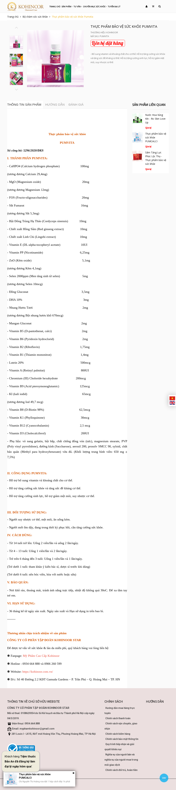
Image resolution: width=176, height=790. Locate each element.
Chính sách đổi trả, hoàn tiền (121, 770)
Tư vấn (77, 6)
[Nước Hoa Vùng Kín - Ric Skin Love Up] (137, 118)
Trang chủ (54, 6)
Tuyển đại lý (114, 6)
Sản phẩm (67, 6)
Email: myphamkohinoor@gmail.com (33, 728)
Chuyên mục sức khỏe (94, 6)
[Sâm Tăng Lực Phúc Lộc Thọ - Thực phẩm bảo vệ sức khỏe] (137, 156)
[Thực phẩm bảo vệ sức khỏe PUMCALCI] (137, 137)
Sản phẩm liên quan (149, 105)
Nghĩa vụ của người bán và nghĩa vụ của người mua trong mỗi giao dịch (121, 759)
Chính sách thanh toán (117, 718)
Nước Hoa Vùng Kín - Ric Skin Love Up (155, 118)
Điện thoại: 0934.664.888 (26, 723)
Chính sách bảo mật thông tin (121, 739)
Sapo (25, 784)
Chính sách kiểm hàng (117, 733)
